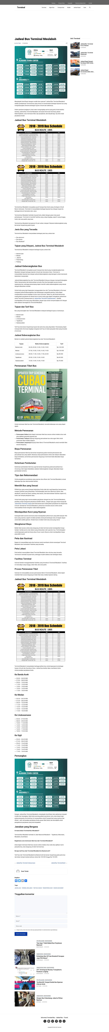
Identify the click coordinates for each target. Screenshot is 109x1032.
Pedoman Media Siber (80, 3)
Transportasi (61, 7)
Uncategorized (48, 940)
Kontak (90, 3)
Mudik (68, 7)
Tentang (53, 3)
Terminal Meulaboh (27, 888)
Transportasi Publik (41, 967)
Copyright (70, 3)
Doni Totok (18, 43)
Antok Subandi (39, 946)
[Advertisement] (54, 22)
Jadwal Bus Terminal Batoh (58, 863)
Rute (85, 7)
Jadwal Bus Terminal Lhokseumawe (45, 298)
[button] (90, 7)
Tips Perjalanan (40, 940)
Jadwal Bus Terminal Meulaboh (35, 39)
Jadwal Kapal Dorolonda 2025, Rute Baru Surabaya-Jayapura (87, 72)
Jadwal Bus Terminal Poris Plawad (87, 44)
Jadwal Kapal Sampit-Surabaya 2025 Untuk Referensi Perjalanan (87, 63)
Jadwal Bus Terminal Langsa (23, 503)
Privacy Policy (61, 3)
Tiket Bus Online (37, 888)
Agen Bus (51, 7)
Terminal (21, 7)
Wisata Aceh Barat (58, 888)
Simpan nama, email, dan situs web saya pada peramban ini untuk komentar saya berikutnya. (37, 929)
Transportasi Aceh (48, 888)
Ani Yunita (38, 1002)
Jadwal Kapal (77, 7)
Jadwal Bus (18, 888)
